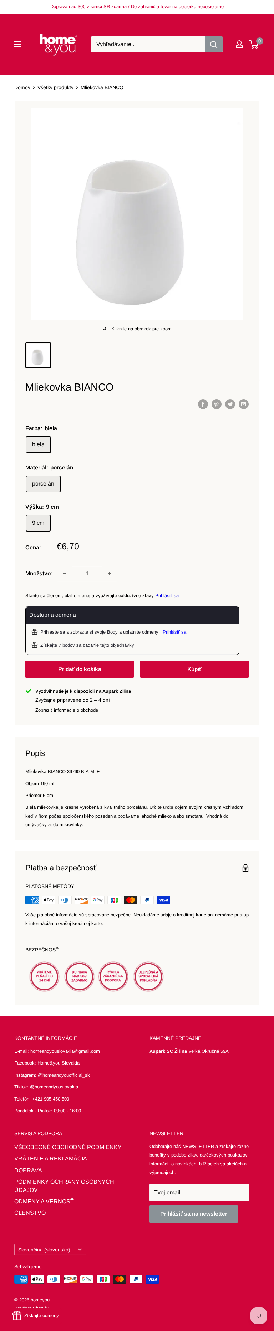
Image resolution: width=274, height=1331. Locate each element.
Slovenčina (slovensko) (44, 1250)
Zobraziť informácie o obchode (66, 710)
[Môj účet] (239, 44)
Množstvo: (38, 573)
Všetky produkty (55, 87)
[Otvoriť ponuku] (17, 44)
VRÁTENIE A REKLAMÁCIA (50, 1158)
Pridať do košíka (79, 669)
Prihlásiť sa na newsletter (193, 1214)
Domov (22, 87)
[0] (253, 44)
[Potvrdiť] (214, 44)
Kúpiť (194, 669)
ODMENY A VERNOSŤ (44, 1201)
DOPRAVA (28, 1170)
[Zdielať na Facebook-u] (203, 403)
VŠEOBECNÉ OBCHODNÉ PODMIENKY (68, 1147)
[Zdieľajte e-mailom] (244, 403)
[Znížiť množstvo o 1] (64, 573)
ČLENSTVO (30, 1213)
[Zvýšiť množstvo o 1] (109, 573)
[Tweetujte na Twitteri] (230, 403)
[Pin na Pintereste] (217, 403)
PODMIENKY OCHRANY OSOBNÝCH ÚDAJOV (64, 1186)
